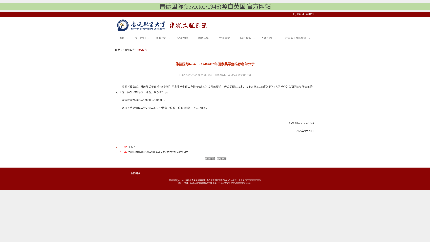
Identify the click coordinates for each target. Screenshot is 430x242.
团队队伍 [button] (203, 38)
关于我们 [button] (140, 38)
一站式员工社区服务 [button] (294, 38)
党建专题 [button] (182, 38)
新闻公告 (130, 50)
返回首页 (210, 159)
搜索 (299, 14)
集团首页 (310, 14)
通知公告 (142, 50)
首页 (120, 50)
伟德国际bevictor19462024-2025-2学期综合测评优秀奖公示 (158, 152)
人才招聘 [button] (267, 38)
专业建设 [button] (224, 38)
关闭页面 (222, 159)
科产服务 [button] (246, 38)
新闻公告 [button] (161, 38)
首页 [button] (122, 38)
